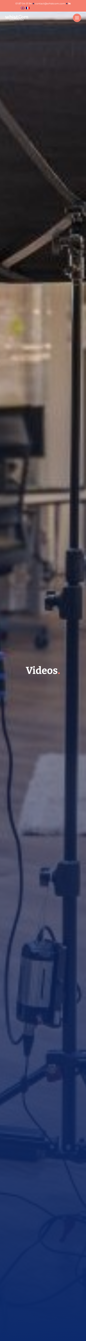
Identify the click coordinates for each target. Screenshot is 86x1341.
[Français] (28, 8)
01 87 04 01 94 (23, 3)
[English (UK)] (23, 8)
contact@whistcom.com (50, 3)
